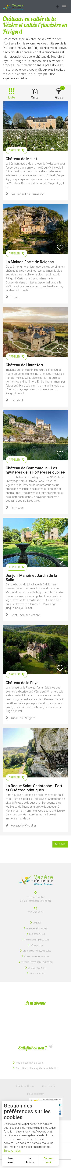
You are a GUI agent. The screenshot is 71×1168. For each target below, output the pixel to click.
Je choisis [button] (29, 1160)
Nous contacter (35, 1093)
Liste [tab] (11, 97)
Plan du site (48, 1086)
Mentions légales (25, 1086)
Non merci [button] (11, 1160)
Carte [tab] (34, 97)
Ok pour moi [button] (49, 1160)
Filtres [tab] (59, 97)
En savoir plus (12, 1150)
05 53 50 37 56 (35, 912)
